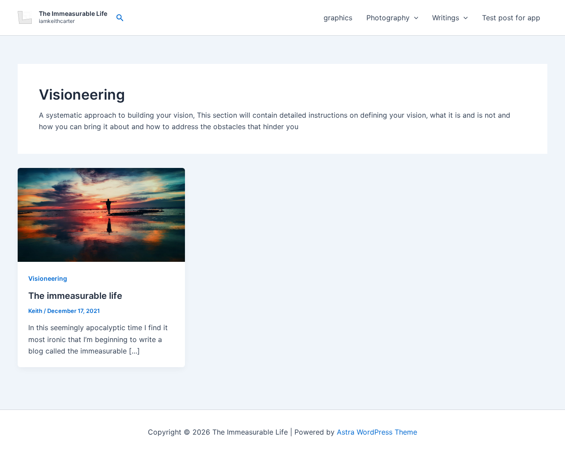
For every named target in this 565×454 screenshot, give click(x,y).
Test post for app (511, 17)
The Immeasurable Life (73, 13)
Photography (388, 17)
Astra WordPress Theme (377, 432)
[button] (120, 17)
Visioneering (47, 278)
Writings (445, 17)
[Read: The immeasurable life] (101, 213)
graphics (338, 17)
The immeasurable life (75, 295)
